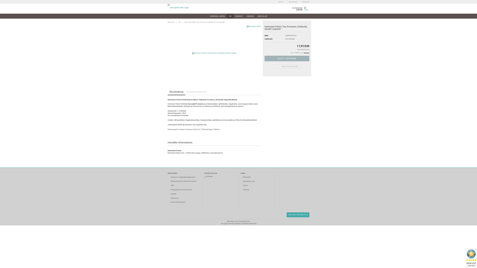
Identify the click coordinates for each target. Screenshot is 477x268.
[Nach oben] (7, 265)
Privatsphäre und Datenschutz (181, 190)
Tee (230, 16)
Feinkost (239, 16)
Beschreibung (176, 91)
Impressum (174, 198)
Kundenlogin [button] (292, 2)
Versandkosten (244, 221)
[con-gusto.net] (184, 9)
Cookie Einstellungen (177, 202)
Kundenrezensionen (197, 91)
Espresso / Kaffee (217, 16)
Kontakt (173, 194)
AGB (172, 185)
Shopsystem (235, 223)
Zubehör (250, 16)
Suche (245, 185)
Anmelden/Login (249, 181)
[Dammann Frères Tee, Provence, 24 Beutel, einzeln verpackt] (214, 53)
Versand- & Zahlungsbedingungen (182, 177)
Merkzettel (305, 2)
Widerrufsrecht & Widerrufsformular (183, 181)
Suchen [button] (280, 2)
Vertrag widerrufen (298, 215)
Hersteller (262, 16)
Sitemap (246, 190)
